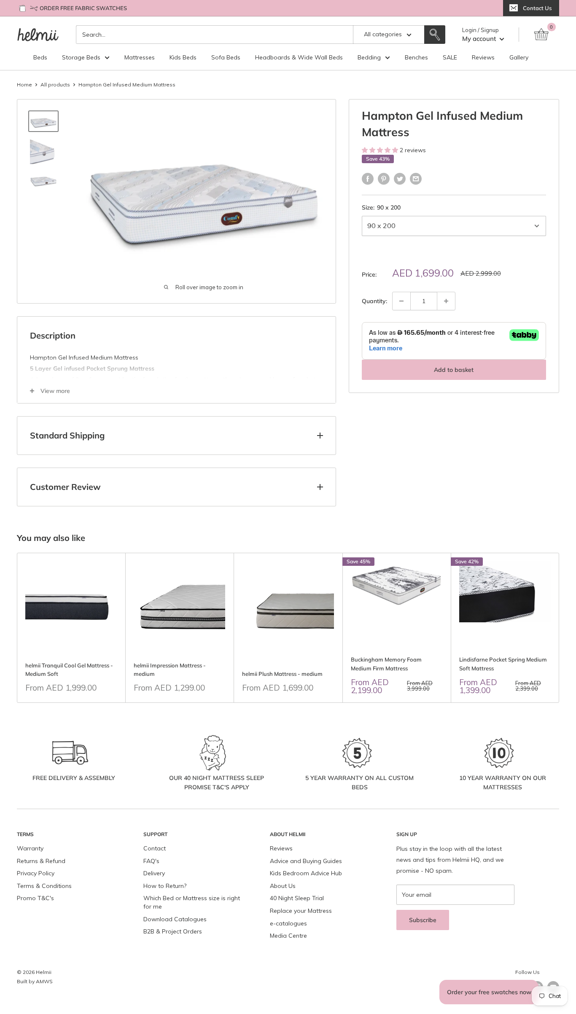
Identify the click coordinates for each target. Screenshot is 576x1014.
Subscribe (422, 920)
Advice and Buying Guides (306, 861)
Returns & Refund (41, 861)
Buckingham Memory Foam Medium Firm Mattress (386, 663)
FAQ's (151, 861)
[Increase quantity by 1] (446, 301)
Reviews (483, 57)
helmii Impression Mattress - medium (170, 669)
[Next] (559, 627)
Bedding (369, 57)
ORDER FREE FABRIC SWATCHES (83, 8)
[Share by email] (416, 178)
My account (480, 39)
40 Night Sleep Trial (297, 898)
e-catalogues (288, 923)
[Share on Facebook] (368, 178)
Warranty (30, 848)
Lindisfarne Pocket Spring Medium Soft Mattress (503, 663)
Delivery (154, 873)
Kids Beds (183, 57)
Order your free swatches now (489, 992)
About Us (283, 886)
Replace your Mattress (301, 910)
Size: (381, 207)
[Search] (434, 34)
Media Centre (288, 935)
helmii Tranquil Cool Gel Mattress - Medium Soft (69, 669)
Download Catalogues (175, 919)
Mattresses (139, 57)
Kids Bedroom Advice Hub (306, 873)
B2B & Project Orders (172, 931)
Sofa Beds (225, 57)
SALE (450, 57)
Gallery (518, 57)
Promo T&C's (35, 898)
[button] (381, 150)
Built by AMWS (35, 981)
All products (55, 84)
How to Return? (164, 886)
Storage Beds (81, 57)
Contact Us (537, 8)
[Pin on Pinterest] (384, 178)
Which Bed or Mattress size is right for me (191, 902)
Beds (40, 57)
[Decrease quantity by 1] (401, 301)
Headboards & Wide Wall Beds (299, 57)
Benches (416, 57)
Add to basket (454, 370)
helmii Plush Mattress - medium (282, 673)
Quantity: (374, 301)
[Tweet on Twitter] (400, 178)
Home (24, 84)
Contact (154, 848)
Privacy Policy (35, 873)
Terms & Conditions (44, 886)
